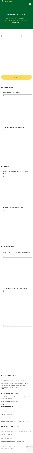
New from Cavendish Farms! (11, 323)
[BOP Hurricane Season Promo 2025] (17, 109)
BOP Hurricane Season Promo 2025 (12, 92)
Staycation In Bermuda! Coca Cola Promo (14, 127)
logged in (12, 67)
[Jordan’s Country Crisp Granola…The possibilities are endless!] (17, 270)
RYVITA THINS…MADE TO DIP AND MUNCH (15, 288)
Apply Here (4, 404)
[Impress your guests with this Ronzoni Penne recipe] (17, 190)
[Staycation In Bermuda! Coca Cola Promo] (17, 143)
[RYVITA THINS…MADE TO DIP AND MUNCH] (17, 305)
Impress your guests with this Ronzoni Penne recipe (15, 172)
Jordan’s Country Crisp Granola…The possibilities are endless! (16, 253)
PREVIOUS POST (16, 77)
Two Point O (17, 448)
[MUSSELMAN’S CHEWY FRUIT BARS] (17, 224)
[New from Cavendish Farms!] (17, 339)
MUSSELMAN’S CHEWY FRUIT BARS (13, 208)
